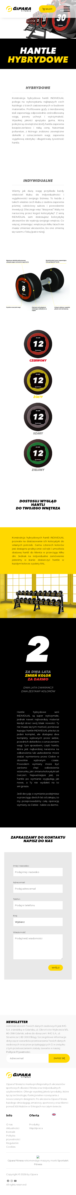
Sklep (48, 9)
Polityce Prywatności (18, 1051)
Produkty (34, 1124)
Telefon (16, 899)
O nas (9, 1124)
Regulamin (12, 1143)
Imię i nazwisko (21, 865)
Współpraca (36, 1128)
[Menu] (67, 9)
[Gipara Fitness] (18, 1074)
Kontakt (10, 1131)
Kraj (15, 915)
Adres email (19, 882)
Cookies (10, 1146)
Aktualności (12, 1128)
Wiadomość (19, 932)
